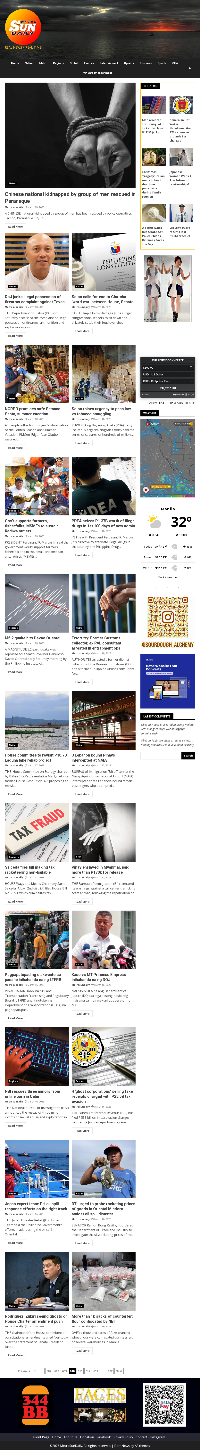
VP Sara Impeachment (97, 72)
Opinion (129, 63)
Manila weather (168, 577)
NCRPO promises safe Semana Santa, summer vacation (37, 374)
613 (95, 1371)
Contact (141, 1437)
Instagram (157, 1437)
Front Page (41, 1437)
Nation (29, 63)
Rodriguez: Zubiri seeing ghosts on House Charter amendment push (37, 1281)
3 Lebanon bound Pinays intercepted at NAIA (104, 720)
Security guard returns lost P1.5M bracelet (180, 232)
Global (74, 63)
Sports (162, 63)
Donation (87, 1437)
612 (88, 1371)
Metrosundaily (14, 207)
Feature (89, 63)
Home (15, 63)
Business (146, 63)
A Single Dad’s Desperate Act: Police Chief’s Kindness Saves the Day (153, 236)
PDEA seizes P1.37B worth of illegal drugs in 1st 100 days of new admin (104, 486)
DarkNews (122, 1446)
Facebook (104, 1437)
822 (110, 1371)
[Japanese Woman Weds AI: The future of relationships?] (181, 157)
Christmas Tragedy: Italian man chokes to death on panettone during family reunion (153, 184)
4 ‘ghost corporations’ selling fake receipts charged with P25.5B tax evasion (104, 1056)
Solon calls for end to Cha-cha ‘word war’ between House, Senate (104, 262)
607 (48, 1371)
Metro (43, 63)
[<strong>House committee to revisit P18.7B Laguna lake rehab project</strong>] (37, 720)
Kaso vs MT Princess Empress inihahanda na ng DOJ (104, 940)
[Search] (190, 68)
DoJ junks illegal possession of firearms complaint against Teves (37, 262)
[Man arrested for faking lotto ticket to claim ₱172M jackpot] (154, 105)
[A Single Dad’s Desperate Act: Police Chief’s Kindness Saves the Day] (154, 213)
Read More (15, 226)
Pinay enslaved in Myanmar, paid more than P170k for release (104, 832)
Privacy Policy (123, 1437)
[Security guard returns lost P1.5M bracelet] (181, 213)
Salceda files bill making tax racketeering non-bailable (37, 832)
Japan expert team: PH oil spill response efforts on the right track (37, 1169)
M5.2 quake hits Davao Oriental (37, 603)
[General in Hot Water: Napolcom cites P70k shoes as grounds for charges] (181, 105)
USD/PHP (166, 403)
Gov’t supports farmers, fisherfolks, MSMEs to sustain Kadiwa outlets (37, 486)
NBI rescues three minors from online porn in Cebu (37, 1056)
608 (56, 1371)
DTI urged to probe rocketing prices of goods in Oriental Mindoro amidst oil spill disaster (104, 1169)
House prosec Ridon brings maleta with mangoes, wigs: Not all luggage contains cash (167, 729)
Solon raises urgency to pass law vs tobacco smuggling (104, 374)
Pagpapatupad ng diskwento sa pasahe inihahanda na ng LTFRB (37, 940)
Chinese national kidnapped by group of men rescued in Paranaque (70, 135)
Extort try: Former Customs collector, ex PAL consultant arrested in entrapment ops (104, 603)
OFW (175, 63)
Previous (24, 1371)
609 (64, 1371)
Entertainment (109, 63)
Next (119, 1371)
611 (80, 1371)
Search (188, 755)
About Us (70, 1437)
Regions (58, 63)
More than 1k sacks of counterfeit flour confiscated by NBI (104, 1281)
